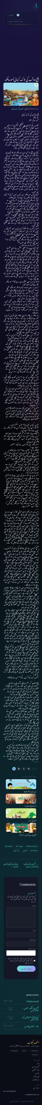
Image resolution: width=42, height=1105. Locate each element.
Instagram (14, 1051)
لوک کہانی (14, 109)
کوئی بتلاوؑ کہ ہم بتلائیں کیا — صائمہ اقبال (30, 1018)
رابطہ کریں (36, 1088)
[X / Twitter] (24, 769)
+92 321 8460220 (9, 1091)
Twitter (24, 1051)
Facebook (34, 1051)
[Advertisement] (21, 48)
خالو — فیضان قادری (32, 1026)
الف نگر (20, 109)
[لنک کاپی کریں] (14, 769)
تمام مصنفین (35, 1070)
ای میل (32, 940)
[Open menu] (18, 15)
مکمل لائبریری (35, 1067)
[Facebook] (29, 769)
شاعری (37, 1073)
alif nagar (19, 846)
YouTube (35, 1055)
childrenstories (31, 846)
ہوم (38, 1063)
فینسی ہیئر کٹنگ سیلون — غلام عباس (30, 1009)
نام (34, 931)
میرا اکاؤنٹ (35, 1080)
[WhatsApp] (19, 769)
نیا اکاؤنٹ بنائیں (16, 21)
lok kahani (33, 851)
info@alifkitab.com (32, 1095)
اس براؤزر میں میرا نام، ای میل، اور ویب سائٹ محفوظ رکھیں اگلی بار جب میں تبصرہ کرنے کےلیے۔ (20, 960)
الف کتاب (36, 6)
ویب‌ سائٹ (32, 949)
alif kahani (9, 846)
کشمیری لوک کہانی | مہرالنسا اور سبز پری (31, 865)
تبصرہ (34, 906)
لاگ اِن (11, 15)
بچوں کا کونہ (36, 1077)
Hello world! (32, 1001)
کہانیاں (25, 851)
